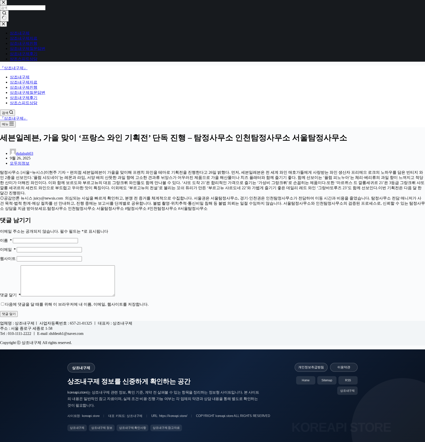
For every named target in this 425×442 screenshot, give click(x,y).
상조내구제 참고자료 (166, 427)
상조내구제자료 (23, 82)
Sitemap (326, 380)
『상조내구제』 (14, 68)
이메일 (8, 249)
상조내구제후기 (23, 98)
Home (306, 380)
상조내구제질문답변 (27, 92)
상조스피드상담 (23, 103)
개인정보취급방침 (311, 367)
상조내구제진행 (23, 87)
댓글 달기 (10, 295)
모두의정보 (20, 163)
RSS (348, 380)
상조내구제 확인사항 (132, 427)
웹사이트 (8, 259)
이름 (6, 240)
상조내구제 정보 (101, 427)
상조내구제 (20, 77)
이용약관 (343, 367)
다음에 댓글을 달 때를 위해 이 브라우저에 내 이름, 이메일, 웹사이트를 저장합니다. (77, 304)
